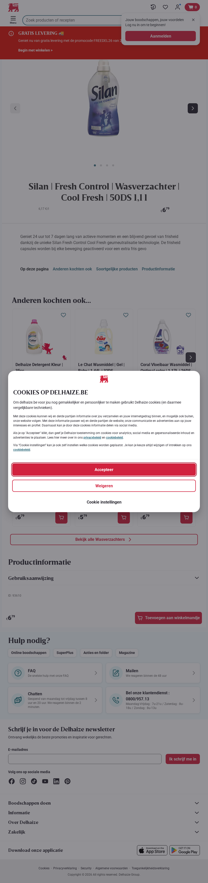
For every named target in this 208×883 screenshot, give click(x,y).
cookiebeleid (114, 437)
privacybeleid (92, 437)
